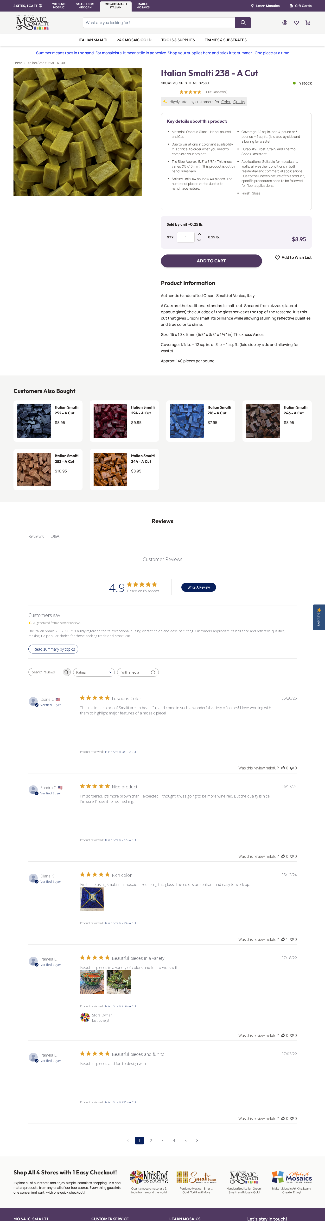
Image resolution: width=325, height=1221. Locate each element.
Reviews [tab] (36, 536)
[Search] (243, 22)
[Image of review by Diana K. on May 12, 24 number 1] (92, 899)
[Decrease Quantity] (199, 240)
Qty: (170, 237)
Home (18, 62)
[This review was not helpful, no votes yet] (291, 768)
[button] (58, 6)
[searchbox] (45, 672)
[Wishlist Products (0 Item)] (296, 22)
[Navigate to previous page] (128, 1140)
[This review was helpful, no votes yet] (283, 768)
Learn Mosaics (268, 5)
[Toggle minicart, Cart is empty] (308, 22)
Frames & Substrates (225, 39)
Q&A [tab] (55, 536)
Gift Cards (303, 5)
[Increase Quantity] (199, 234)
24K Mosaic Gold (134, 39)
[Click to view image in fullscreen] (77, 132)
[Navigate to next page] (197, 1140)
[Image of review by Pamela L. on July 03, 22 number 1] (92, 1078)
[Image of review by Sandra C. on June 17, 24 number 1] (92, 816)
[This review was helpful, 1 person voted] (283, 939)
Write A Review (199, 587)
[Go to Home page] (33, 22)
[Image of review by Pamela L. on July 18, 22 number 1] (92, 982)
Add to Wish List (297, 257)
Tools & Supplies (178, 39)
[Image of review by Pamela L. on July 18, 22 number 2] (119, 982)
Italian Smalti (93, 39)
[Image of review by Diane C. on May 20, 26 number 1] (92, 728)
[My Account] (285, 22)
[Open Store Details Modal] (40, 6)
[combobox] (94, 672)
